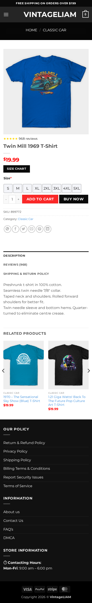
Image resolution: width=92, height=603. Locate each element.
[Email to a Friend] (31, 229)
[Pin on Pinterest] (39, 229)
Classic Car (54, 30)
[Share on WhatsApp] (7, 229)
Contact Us (13, 520)
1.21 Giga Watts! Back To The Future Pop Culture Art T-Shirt (67, 400)
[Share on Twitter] (23, 229)
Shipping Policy (17, 460)
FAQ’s (8, 529)
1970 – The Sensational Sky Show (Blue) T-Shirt (21, 399)
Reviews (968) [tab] (15, 264)
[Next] (88, 379)
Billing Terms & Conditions (26, 468)
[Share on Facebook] (15, 229)
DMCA (9, 538)
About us (11, 512)
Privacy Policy (15, 451)
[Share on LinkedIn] (47, 229)
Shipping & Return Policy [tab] (26, 273)
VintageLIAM (46, 14)
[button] (6, 14)
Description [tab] (14, 255)
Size (8, 178)
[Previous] (3, 379)
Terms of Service (17, 486)
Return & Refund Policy (24, 443)
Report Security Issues (23, 477)
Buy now (74, 199)
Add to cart (40, 199)
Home (31, 30)
